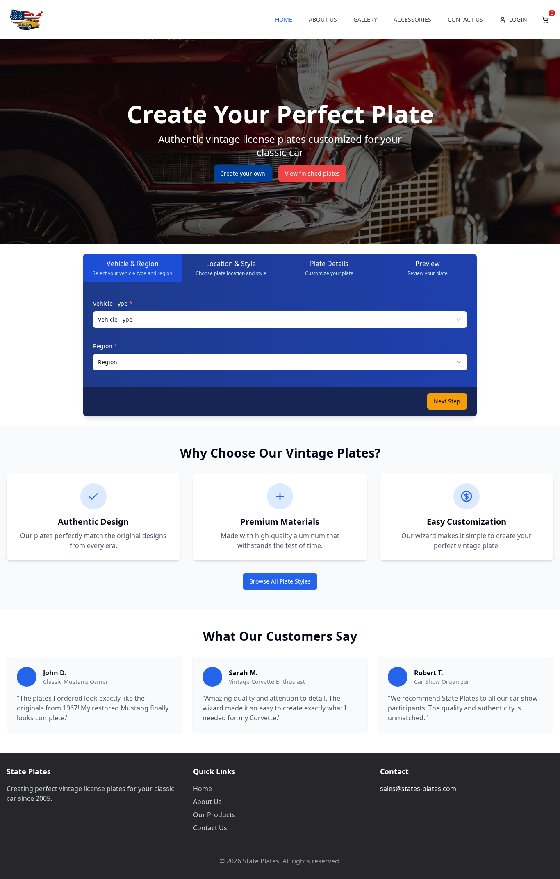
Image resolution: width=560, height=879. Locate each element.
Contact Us (210, 827)
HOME (283, 19)
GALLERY (365, 19)
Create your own (242, 173)
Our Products (214, 814)
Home (202, 788)
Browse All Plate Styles (280, 581)
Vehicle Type (112, 303)
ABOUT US (323, 19)
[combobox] (280, 319)
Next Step (447, 401)
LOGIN (518, 19)
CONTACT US (465, 19)
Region (105, 346)
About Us (207, 801)
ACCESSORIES (412, 19)
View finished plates (312, 173)
